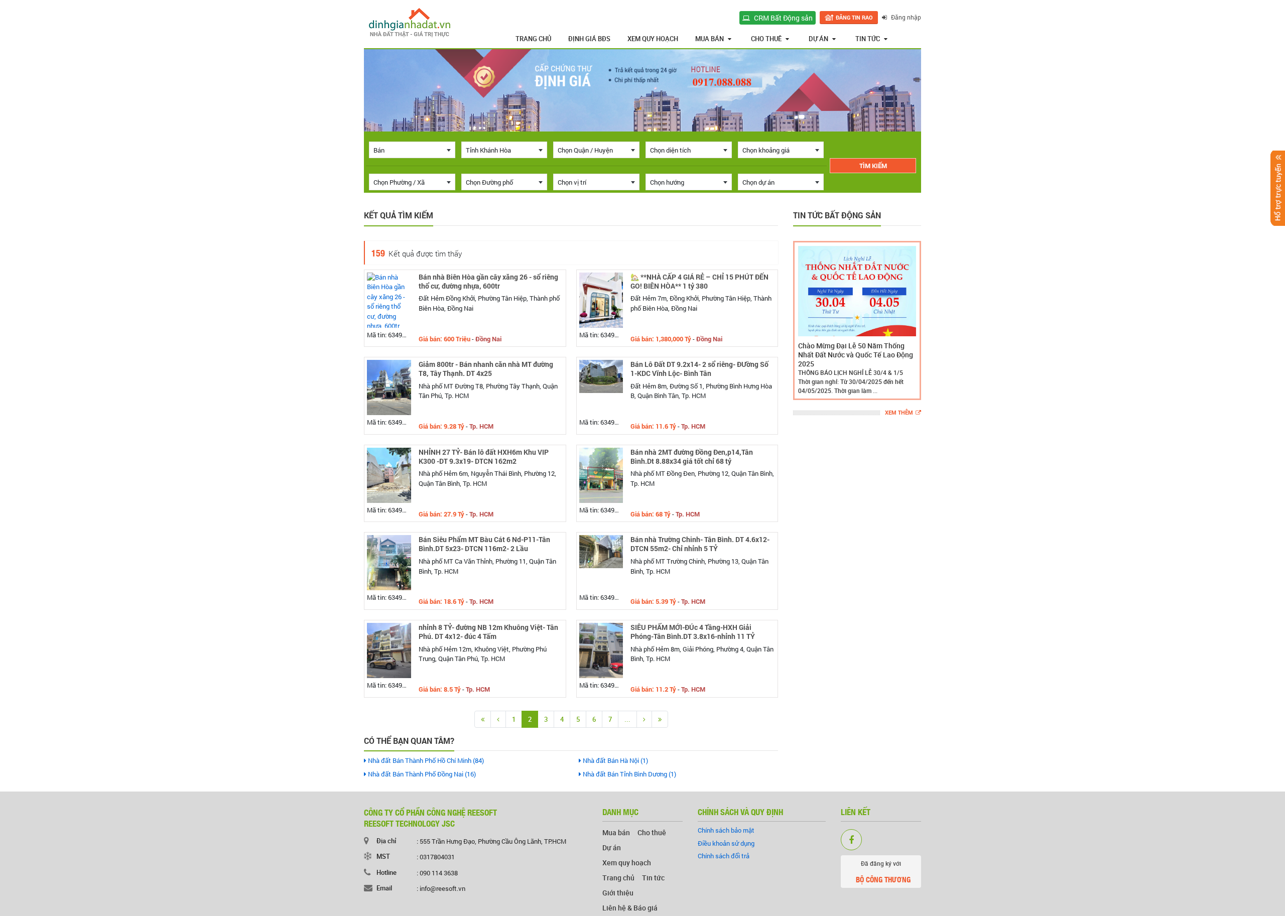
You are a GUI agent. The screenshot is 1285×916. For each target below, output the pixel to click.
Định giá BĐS (589, 38)
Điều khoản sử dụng (726, 843)
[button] (802, 320)
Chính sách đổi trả (723, 855)
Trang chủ (533, 38)
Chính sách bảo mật (726, 830)
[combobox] (412, 150)
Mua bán (709, 38)
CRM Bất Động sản (782, 18)
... (627, 719)
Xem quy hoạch (652, 38)
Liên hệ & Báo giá (630, 907)
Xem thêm (899, 413)
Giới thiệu (617, 892)
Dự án (818, 38)
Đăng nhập (905, 17)
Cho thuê (766, 38)
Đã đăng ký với (883, 872)
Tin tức (867, 38)
